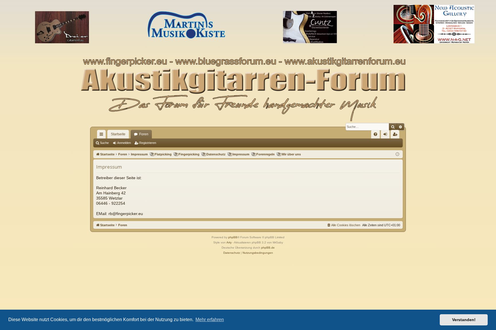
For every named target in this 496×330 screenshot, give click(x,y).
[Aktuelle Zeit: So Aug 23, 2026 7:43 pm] (397, 154)
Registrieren (147, 143)
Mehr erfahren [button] (209, 319)
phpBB (232, 237)
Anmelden (124, 143)
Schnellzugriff (102, 135)
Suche (104, 143)
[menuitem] (375, 134)
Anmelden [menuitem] (386, 135)
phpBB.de (268, 247)
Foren (143, 134)
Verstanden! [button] (464, 319)
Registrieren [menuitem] (396, 135)
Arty (229, 242)
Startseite (118, 134)
